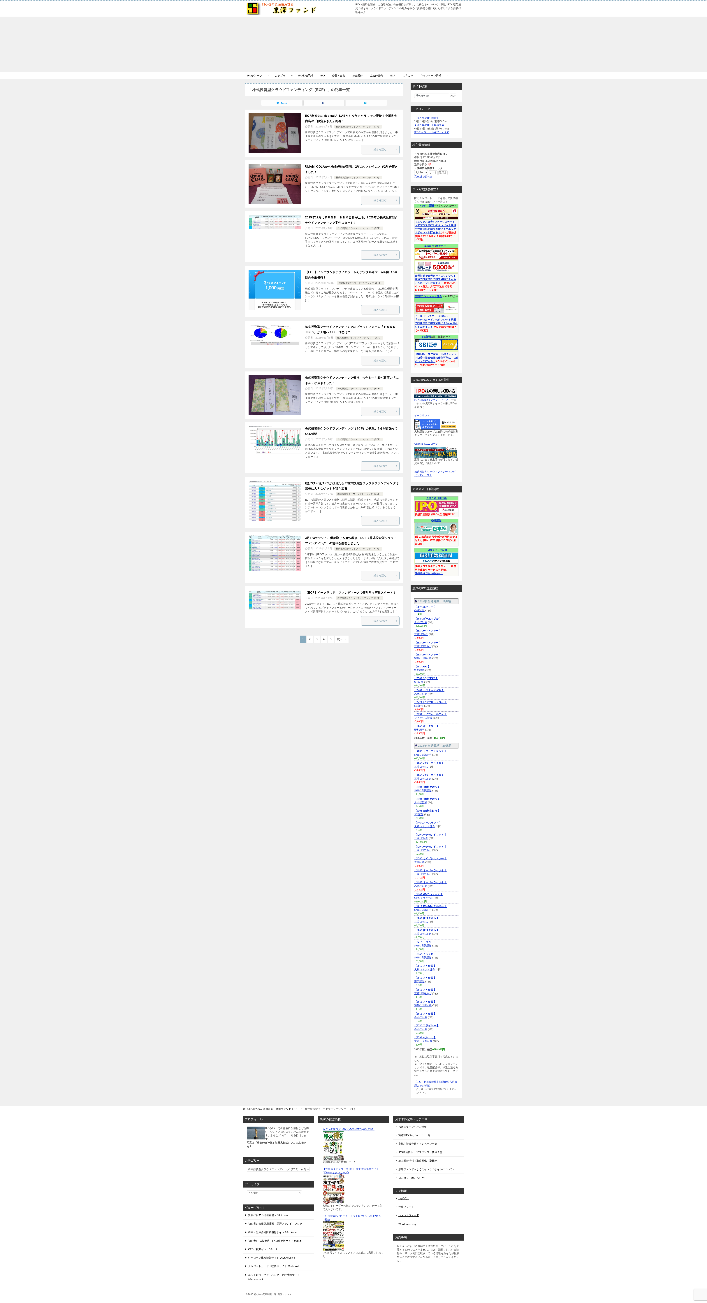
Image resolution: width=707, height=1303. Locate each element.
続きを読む (380, 149)
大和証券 (419, 862)
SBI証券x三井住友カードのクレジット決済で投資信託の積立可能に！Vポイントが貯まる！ (436, 358)
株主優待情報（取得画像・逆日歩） (419, 1160)
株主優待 (357, 75)
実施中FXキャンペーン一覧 (414, 1135)
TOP (272, 1109)
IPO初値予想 (305, 75)
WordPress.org (407, 1224)
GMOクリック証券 (436, 550)
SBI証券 (426, 336)
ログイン (403, 1198)
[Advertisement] (353, 44)
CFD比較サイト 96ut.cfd (263, 1249)
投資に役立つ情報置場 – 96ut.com (268, 1215)
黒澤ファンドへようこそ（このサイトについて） (426, 1169)
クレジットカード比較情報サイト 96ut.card (273, 1266)
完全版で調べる (423, 176)
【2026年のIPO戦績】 (426, 118)
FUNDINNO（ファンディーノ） (432, 400)
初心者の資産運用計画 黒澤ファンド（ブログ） (276, 1223)
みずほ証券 (420, 622)
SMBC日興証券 (423, 658)
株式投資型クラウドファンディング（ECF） (358, 126)
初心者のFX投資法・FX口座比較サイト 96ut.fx (275, 1240)
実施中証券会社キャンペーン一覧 (417, 1143)
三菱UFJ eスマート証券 (428, 296)
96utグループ (254, 75)
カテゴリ (280, 75)
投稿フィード (406, 1206)
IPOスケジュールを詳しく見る (431, 132)
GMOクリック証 (423, 898)
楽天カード (442, 246)
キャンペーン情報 (431, 75)
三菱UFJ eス (421, 634)
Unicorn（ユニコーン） (427, 443)
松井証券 (436, 520)
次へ (340, 639)
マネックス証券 (425, 205)
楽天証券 (429, 246)
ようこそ (408, 75)
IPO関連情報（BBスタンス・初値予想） (421, 1152)
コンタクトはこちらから (412, 1177)
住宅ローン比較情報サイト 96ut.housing (271, 1257)
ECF (392, 75)
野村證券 (419, 670)
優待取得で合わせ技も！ (429, 573)
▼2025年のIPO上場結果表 (429, 125)
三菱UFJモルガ (422, 646)
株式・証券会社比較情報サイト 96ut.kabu (272, 1232)
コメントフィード (408, 1215)
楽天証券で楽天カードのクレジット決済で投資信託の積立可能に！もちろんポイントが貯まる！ (435, 279)
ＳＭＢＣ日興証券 (436, 498)
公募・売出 (338, 75)
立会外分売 (376, 75)
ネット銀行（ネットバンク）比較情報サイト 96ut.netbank (274, 1277)
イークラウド (422, 415)
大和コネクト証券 (424, 826)
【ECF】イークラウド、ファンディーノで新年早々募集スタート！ (350, 592)
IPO (322, 75)
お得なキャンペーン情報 (412, 1126)
